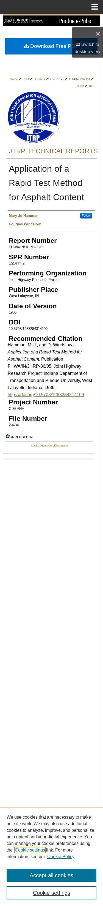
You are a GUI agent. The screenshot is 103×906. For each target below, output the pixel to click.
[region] (51, 856)
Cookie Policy (60, 856)
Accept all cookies (51, 875)
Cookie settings (30, 850)
